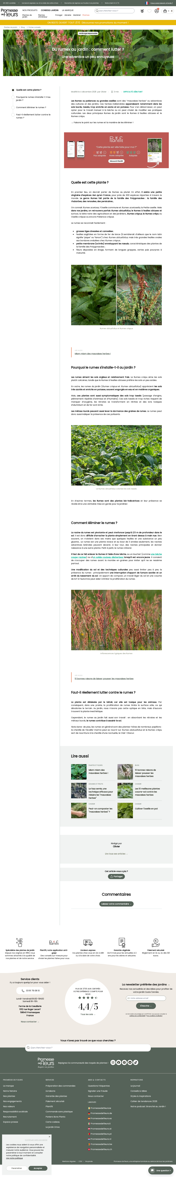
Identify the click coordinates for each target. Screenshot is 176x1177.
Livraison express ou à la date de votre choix (40, 3)
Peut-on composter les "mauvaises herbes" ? (100, 810)
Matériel (77, 15)
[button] (142, 11)
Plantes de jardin (27, 16)
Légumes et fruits (96, 784)
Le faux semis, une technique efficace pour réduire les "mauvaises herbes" (101, 793)
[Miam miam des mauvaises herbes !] (79, 772)
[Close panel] (49, 1137)
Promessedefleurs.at (101, 1128)
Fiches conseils (35, 27)
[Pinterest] (124, 1062)
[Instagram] (113, 1062)
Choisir (138, 784)
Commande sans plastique (59, 1111)
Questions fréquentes (99, 1085)
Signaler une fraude (98, 1091)
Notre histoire (10, 1091)
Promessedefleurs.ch (101, 1149)
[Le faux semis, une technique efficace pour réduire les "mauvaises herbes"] (79, 791)
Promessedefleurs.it (100, 1123)
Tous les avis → (88, 1014)
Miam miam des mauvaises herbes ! (93, 353)
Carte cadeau (53, 1121)
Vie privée (89, 1161)
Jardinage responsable (88, 33)
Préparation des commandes (60, 1085)
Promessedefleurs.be (101, 1144)
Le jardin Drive (53, 1127)
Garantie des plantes (56, 1096)
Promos (86, 15)
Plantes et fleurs (96, 765)
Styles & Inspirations (141, 1096)
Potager (58, 15)
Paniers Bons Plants (55, 1116)
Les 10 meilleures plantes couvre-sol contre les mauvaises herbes (147, 791)
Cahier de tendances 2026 (144, 1101)
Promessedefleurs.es (101, 1118)
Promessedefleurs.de (101, 1113)
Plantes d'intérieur (42, 16)
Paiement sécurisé (55, 1101)
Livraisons (50, 1091)
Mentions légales (69, 1161)
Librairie (68, 15)
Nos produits (29, 10)
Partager (118, 876)
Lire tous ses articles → (116, 853)
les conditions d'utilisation (154, 1016)
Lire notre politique (14, 1158)
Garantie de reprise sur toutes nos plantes (81, 3)
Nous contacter (96, 1096)
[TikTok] (135, 1062)
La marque (68, 10)
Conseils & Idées (139, 1091)
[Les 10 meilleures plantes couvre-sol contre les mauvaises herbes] (125, 791)
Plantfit (49, 1106)
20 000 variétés (9, 3)
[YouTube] (130, 1062)
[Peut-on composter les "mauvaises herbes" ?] (79, 810)
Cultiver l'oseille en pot (146, 808)
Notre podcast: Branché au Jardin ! (148, 1106)
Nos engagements (12, 1101)
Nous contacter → (30, 1021)
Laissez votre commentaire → (116, 903)
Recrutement (10, 1116)
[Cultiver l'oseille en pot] (125, 810)
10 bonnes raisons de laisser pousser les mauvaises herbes (104, 678)
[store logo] (9, 12)
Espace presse (10, 1121)
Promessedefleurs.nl (100, 1139)
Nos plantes (9, 1096)
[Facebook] (118, 1062)
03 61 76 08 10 (33, 990)
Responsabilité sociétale (15, 1111)
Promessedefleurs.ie (100, 1108)
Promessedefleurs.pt (101, 1133)
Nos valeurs (9, 1106)
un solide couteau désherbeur (108, 557)
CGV (80, 1161)
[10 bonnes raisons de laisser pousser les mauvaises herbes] (125, 772)
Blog (23, 27)
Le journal (135, 1085)
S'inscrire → (146, 1005)
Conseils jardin (49, 10)
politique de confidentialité (137, 1016)
